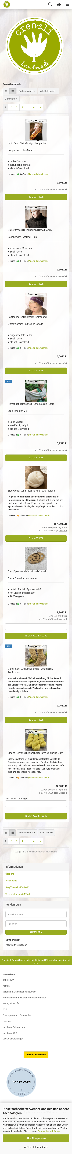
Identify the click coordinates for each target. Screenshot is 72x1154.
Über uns (9, 874)
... (28, 107)
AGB (5, 1009)
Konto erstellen (12, 940)
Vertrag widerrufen (36, 1054)
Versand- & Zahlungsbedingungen (19, 991)
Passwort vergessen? (16, 945)
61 (34, 107)
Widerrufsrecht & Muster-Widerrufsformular (24, 997)
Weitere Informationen (36, 1147)
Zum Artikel (36, 197)
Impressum (8, 980)
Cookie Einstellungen (13, 1038)
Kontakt (6, 985)
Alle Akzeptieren (36, 1138)
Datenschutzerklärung (49, 1131)
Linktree (7, 1021)
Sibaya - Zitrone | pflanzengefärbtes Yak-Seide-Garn (35, 753)
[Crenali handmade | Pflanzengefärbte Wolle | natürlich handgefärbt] (5, 4)
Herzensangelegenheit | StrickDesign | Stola (31, 403)
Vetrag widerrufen (11, 1003)
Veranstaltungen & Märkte (18, 894)
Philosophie (11, 880)
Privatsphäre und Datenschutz (17, 1015)
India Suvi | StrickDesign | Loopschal (27, 143)
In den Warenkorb (36, 636)
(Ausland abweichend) (38, 174)
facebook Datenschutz (14, 1027)
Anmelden (36, 932)
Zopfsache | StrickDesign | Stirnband (27, 317)
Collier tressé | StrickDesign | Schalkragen (30, 230)
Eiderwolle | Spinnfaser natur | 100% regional (31, 490)
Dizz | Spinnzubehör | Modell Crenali (27, 571)
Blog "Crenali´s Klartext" (16, 887)
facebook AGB (10, 1033)
